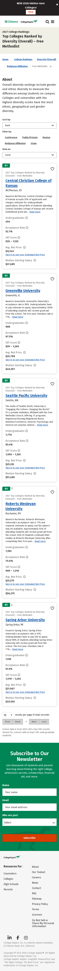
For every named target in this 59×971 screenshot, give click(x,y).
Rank (7, 125)
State (34, 143)
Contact (36, 888)
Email (5, 800)
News (35, 882)
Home (5, 59)
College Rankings (23, 59)
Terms (35, 909)
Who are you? (10, 815)
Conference (11, 137)
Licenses (37, 914)
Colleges (8, 878)
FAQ (34, 893)
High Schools (11, 884)
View (30, 12)
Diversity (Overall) (46, 59)
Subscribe (29, 837)
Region (46, 137)
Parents (8, 889)
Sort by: (6, 119)
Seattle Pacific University (26, 395)
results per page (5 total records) (32, 715)
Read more (34, 212)
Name (5, 785)
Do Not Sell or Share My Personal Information (43, 923)
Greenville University (23, 290)
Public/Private (30, 137)
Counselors (10, 873)
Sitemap (37, 898)
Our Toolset (38, 872)
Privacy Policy (40, 904)
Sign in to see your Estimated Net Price (25, 254)
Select (7, 822)
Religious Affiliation (17, 66)
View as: (6, 149)
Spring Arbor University (25, 620)
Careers (36, 877)
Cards (8, 155)
